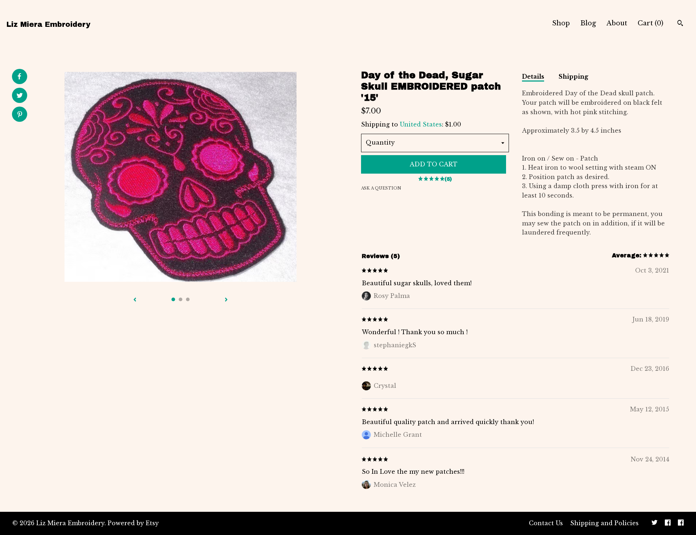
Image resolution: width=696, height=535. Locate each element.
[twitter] (654, 523)
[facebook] (668, 523)
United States (421, 124)
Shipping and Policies (604, 523)
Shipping (573, 76)
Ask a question (381, 188)
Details (533, 76)
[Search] (680, 24)
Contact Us (546, 523)
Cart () (650, 23)
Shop (561, 23)
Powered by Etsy (133, 523)
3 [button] (188, 299)
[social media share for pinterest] (20, 115)
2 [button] (180, 299)
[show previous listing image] (134, 300)
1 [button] (173, 299)
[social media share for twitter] (20, 96)
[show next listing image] (226, 300)
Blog (588, 23)
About (616, 23)
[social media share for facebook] (19, 76)
